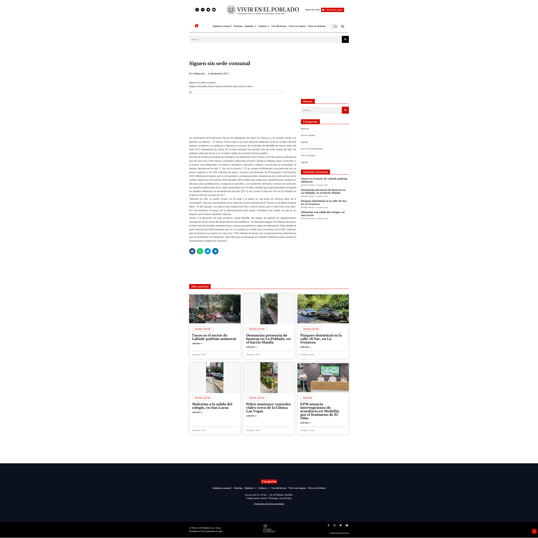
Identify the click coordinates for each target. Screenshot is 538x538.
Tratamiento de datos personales (269, 504)
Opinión (249, 26)
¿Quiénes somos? (222, 26)
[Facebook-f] (197, 9)
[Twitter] (208, 9)
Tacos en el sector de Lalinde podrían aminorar (324, 180)
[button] (342, 26)
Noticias (238, 26)
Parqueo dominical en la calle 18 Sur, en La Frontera (324, 202)
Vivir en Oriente (317, 26)
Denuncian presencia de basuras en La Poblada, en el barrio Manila (323, 191)
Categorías (269, 481)
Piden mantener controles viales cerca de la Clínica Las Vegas (268, 408)
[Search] (345, 39)
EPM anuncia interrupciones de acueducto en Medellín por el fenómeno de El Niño (319, 411)
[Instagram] (203, 9)
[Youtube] (214, 9)
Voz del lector (279, 26)
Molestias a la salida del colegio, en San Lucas (323, 214)
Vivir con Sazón (297, 26)
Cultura (262, 26)
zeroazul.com (344, 533)
